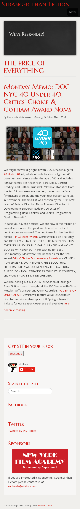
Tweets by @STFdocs (22, 431)
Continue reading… (15, 310)
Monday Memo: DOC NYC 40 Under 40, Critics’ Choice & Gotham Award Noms (37, 97)
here (67, 303)
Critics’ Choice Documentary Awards (35, 258)
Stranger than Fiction (36, 4)
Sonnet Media (45, 505)
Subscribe (16, 353)
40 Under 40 (12, 174)
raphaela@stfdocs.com (22, 486)
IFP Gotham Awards (25, 236)
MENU (72, 12)
